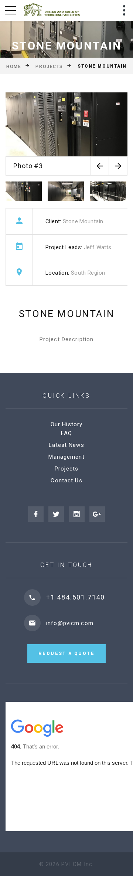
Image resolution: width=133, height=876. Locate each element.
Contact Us (66, 480)
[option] (66, 134)
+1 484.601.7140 (75, 597)
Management (66, 457)
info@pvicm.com (69, 623)
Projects (49, 66)
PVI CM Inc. (77, 864)
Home (13, 66)
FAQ (66, 433)
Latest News (66, 445)
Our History (66, 424)
